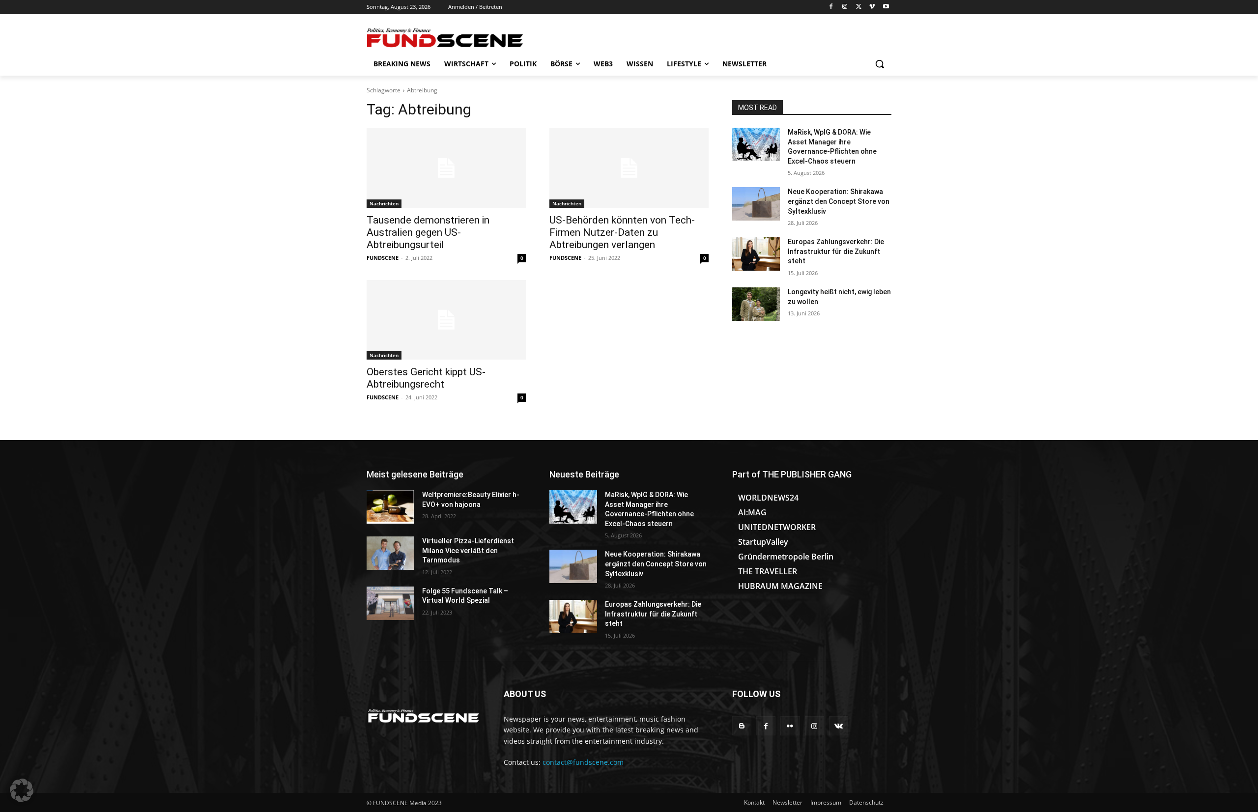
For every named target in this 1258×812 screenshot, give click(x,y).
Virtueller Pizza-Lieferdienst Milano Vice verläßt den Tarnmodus (468, 550)
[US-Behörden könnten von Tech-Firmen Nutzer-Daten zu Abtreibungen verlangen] (629, 168)
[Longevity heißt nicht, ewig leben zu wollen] (756, 304)
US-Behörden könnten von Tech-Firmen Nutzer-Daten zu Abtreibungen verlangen (622, 232)
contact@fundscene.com (583, 762)
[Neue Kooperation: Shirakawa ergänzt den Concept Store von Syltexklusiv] (756, 204)
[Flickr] (790, 725)
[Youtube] (885, 7)
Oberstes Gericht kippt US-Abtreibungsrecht (426, 378)
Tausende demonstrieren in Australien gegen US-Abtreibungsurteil (428, 232)
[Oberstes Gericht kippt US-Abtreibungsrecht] (446, 320)
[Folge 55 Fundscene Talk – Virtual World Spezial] (390, 603)
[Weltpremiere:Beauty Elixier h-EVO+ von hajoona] (390, 507)
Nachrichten (384, 203)
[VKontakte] (838, 725)
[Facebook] (831, 7)
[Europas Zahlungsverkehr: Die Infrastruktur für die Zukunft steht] (756, 254)
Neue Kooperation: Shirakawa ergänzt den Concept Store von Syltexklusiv (838, 201)
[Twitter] (858, 7)
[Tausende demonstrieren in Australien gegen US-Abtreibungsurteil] (446, 168)
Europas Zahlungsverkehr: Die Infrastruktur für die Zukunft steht (836, 251)
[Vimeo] (872, 7)
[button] (879, 64)
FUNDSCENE (383, 257)
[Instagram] (845, 7)
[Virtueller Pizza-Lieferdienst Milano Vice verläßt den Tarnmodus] (390, 553)
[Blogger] (741, 725)
